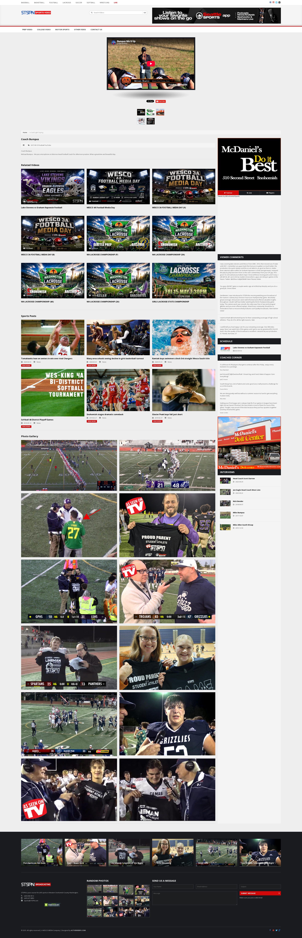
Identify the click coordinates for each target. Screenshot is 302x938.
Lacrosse (67, 2)
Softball (91, 2)
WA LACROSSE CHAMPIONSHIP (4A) (37, 301)
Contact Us (96, 29)
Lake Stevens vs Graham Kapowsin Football (41, 207)
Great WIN (203, 863)
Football (53, 2)
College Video (44, 29)
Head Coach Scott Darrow (244, 478)
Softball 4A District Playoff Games (37, 419)
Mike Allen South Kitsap (243, 525)
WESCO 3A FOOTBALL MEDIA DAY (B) (38, 254)
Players (271, 193)
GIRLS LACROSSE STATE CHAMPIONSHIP (170, 301)
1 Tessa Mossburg (163, 863)
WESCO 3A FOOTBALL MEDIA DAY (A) (169, 207)
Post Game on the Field (34, 863)
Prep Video (27, 29)
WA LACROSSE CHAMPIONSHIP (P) (102, 254)
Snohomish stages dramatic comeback (105, 414)
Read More (26, 365)
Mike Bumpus (238, 512)
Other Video (80, 29)
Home (25, 132)
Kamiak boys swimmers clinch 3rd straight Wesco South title (181, 358)
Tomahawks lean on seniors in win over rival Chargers (46, 358)
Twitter (229, 193)
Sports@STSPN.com (31, 901)
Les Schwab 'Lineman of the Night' (127, 863)
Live (250, 193)
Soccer (79, 2)
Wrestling (104, 2)
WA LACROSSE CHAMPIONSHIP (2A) (103, 301)
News (39, 362)
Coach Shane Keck (75, 863)
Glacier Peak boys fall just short (167, 414)
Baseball (25, 2)
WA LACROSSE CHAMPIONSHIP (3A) (168, 254)
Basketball (39, 2)
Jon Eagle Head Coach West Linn (246, 490)
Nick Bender (238, 501)
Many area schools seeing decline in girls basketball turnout (115, 358)
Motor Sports (62, 29)
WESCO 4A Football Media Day (101, 207)
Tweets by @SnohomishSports (229, 196)
